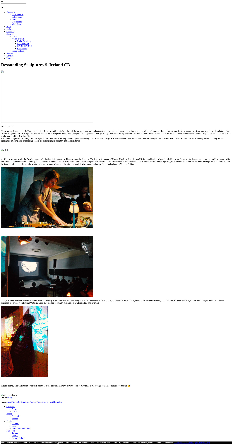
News (14, 409)
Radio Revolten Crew (21, 428)
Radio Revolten (24, 41)
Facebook (10, 431)
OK (175, 442)
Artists (9, 29)
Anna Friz (10, 402)
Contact (9, 56)
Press (14, 426)
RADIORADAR (24, 46)
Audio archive (18, 39)
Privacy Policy (18, 438)
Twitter (15, 433)
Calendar (10, 31)
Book (8, 26)
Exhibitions (17, 17)
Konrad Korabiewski (39, 402)
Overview (10, 12)
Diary (14, 36)
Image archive (18, 51)
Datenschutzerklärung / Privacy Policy (193, 442)
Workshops (16, 24)
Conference (22, 48)
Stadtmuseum (23, 43)
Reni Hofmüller (55, 402)
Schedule (16, 416)
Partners (9, 58)
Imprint (15, 435)
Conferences (17, 22)
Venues (9, 53)
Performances (17, 14)
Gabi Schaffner (22, 402)
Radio (14, 19)
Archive (9, 34)
